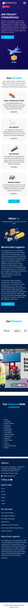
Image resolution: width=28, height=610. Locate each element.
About (3, 491)
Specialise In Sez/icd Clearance (10, 525)
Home (3, 488)
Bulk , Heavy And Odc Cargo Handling (12, 528)
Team (3, 500)
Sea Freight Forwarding (8, 516)
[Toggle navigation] (24, 3)
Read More (7, 37)
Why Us (3, 497)
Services (3, 494)
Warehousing (5, 522)
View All (14, 201)
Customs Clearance (6, 531)
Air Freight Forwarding (7, 519)
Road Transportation (7, 513)
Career (3, 503)
